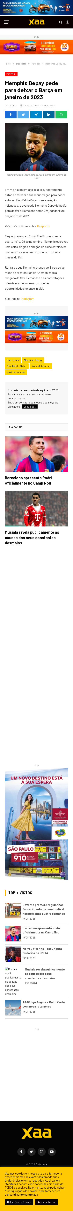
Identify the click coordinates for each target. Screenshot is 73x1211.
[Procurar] (60, 22)
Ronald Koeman (41, 366)
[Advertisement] (36, 1068)
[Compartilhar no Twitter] (23, 114)
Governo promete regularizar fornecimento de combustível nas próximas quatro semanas (44, 909)
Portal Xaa (41, 1164)
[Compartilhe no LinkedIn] (49, 114)
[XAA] (36, 22)
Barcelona (13, 360)
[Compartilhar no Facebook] (11, 114)
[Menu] (6, 22)
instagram (27, 298)
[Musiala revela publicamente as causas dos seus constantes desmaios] (36, 509)
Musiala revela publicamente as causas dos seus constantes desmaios (32, 537)
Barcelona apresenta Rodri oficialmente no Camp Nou (28, 480)
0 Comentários (47, 105)
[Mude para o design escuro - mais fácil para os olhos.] (67, 22)
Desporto (43, 226)
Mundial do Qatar (17, 366)
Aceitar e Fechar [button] (47, 1202)
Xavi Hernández (16, 372)
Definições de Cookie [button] (19, 1202)
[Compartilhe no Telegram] (36, 114)
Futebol (11, 74)
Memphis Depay (33, 360)
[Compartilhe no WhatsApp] (61, 114)
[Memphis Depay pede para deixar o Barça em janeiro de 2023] (36, 147)
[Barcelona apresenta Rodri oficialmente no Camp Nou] (36, 454)
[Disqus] (36, 603)
